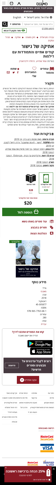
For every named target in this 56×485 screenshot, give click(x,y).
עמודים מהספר (47, 70)
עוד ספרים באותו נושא (34, 221)
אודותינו (34, 393)
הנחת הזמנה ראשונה (9, 398)
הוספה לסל (25, 212)
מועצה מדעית (32, 402)
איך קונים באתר (11, 393)
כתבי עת (51, 393)
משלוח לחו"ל (12, 412)
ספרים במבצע (39, 227)
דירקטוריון (33, 407)
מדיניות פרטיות (22, 398)
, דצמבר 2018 (45, 162)
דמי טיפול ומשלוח (11, 407)
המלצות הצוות (38, 233)
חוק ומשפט (30, 37)
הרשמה (11, 365)
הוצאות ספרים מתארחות (45, 407)
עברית (43, 324)
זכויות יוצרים (23, 393)
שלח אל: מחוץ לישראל (38, 17)
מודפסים (16, 24)
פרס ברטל (23, 407)
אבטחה (14, 422)
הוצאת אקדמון (49, 402)
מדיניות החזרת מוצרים (9, 417)
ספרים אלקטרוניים (10, 402)
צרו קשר (34, 398)
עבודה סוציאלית (47, 37)
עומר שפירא (41, 61)
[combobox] (38, 24)
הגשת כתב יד (32, 412)
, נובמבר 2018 (42, 165)
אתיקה (18, 37)
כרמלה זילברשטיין (27, 61)
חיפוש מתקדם (48, 28)
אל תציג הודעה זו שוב (40, 479)
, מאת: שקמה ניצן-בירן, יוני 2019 (34, 139)
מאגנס (43, 291)
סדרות (52, 398)
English (17, 17)
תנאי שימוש (23, 402)
